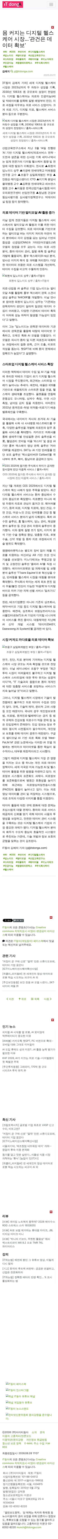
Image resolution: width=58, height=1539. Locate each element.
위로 (23, 998)
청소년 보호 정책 (11, 1443)
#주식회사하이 (42, 62)
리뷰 (5, 1216)
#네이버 (22, 51)
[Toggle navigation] (51, 4)
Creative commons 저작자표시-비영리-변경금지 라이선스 (28, 931)
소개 (34, 1432)
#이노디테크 (47, 59)
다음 (47, 998)
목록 (36, 998)
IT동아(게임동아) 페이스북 (28, 940)
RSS (4, 1447)
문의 (42, 1432)
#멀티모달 (21, 55)
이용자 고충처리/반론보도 (16, 1435)
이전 (11, 998)
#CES (12, 51)
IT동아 (5, 927)
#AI (5, 51)
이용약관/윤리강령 (12, 1439)
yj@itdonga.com (23, 71)
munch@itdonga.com (29, 1527)
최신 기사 (8, 1119)
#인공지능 (8, 62)
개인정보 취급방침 (36, 1439)
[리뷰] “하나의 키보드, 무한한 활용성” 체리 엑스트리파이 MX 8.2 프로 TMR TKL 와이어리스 (26, 1242)
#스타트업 (8, 59)
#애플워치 (21, 59)
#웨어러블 (33, 59)
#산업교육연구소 (36, 55)
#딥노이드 (8, 55)
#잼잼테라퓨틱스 (24, 62)
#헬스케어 (8, 66)
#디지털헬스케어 (36, 51)
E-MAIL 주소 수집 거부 (37, 1443)
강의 (5, 1254)
